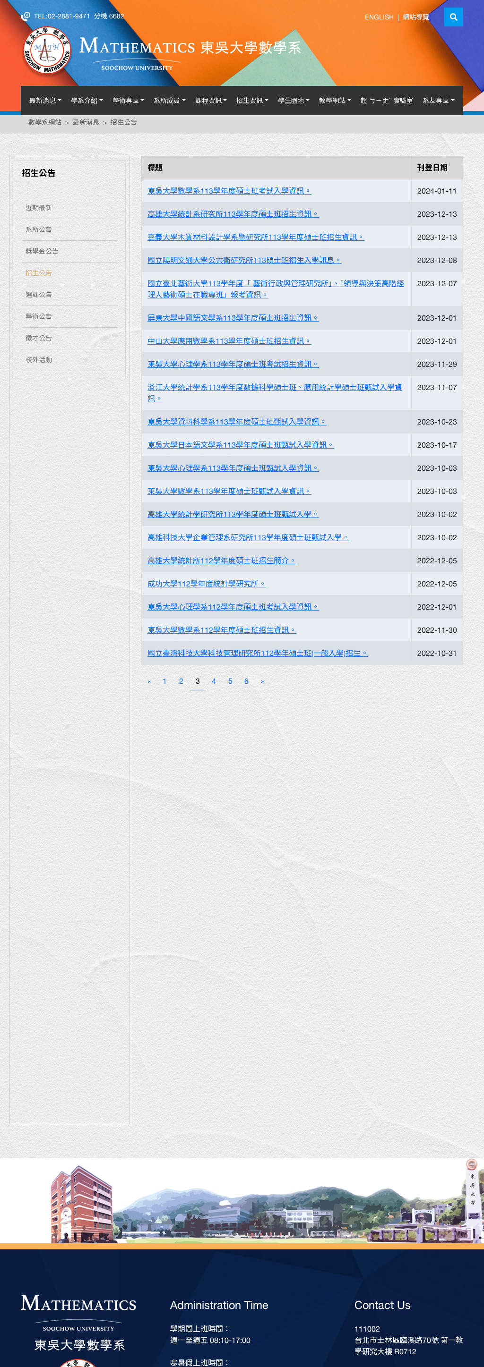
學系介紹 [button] (84, 100)
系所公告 (39, 231)
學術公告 (39, 318)
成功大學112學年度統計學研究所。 (206, 585)
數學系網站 (44, 124)
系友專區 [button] (436, 100)
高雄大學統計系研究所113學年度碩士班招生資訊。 (233, 216)
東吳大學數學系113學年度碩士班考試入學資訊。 (229, 192)
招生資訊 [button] (249, 100)
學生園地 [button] (291, 100)
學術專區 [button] (125, 100)
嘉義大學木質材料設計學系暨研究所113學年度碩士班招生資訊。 (255, 239)
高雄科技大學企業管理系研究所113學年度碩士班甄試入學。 (248, 539)
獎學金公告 (42, 253)
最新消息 (86, 124)
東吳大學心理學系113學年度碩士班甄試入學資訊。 (233, 470)
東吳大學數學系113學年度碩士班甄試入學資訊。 (229, 493)
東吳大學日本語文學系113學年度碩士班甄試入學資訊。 (240, 446)
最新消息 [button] (42, 100)
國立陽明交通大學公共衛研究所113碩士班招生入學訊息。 (244, 262)
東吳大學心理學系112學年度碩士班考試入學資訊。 (233, 608)
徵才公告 (39, 340)
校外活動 (39, 361)
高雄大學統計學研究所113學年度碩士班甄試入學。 (233, 516)
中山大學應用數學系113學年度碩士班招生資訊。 (229, 343)
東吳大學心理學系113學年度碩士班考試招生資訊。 (233, 366)
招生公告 (124, 124)
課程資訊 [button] (208, 100)
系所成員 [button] (167, 100)
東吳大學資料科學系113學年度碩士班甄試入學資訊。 (237, 423)
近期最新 (39, 209)
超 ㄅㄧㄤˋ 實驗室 (387, 100)
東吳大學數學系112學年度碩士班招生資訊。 (221, 632)
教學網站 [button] (332, 100)
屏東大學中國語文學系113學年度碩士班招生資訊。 (233, 319)
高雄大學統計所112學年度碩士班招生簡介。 (221, 562)
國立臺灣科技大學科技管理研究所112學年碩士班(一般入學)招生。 (257, 655)
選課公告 (39, 296)
